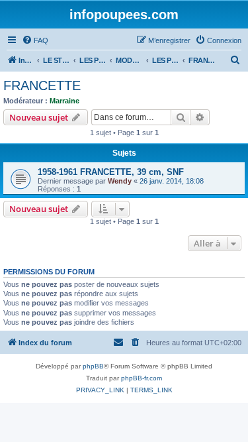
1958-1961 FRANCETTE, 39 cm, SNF (111, 172)
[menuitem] (35, 40)
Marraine (64, 101)
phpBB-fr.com (141, 378)
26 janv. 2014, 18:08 (172, 181)
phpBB (93, 366)
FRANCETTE (42, 85)
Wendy (120, 181)
